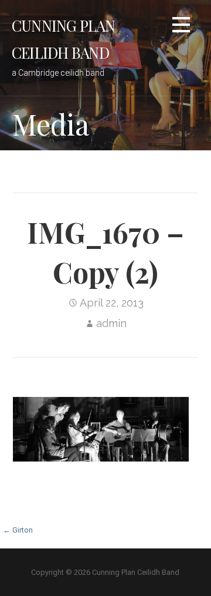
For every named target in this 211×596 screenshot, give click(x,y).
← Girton (18, 530)
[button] (181, 27)
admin (111, 323)
